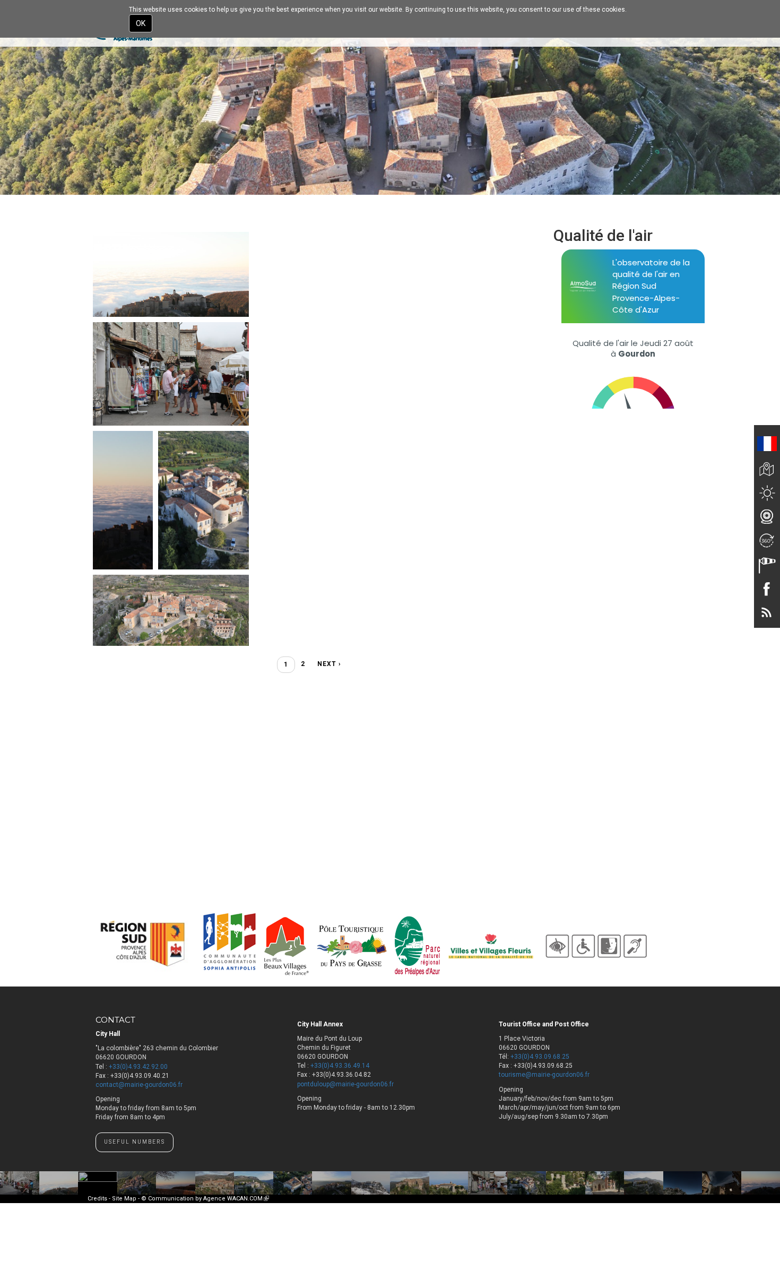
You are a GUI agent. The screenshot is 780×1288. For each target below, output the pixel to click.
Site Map (124, 1198)
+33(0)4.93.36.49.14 (339, 1065)
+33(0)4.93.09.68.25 (539, 1056)
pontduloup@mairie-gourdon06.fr (345, 1084)
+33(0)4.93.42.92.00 (138, 1066)
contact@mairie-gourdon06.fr (139, 1084)
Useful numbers (134, 1142)
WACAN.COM (248, 1198)
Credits (97, 1198)
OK (140, 23)
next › (329, 664)
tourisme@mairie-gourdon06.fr (544, 1074)
